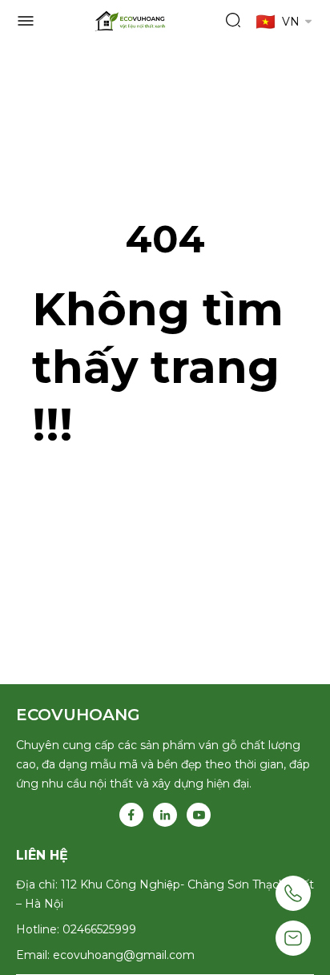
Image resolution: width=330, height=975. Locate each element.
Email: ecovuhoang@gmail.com (105, 955)
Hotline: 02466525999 (76, 929)
